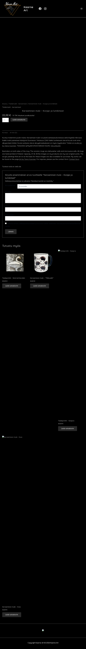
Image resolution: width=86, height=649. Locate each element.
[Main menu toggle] (81, 8)
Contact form (74, 159)
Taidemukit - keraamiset (18, 104)
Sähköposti (9, 215)
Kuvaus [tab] (5, 132)
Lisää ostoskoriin (19, 120)
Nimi (7, 206)
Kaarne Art (28, 8)
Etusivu (4, 104)
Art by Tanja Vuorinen (27, 159)
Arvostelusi (10, 185)
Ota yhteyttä (55, 146)
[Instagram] (45, 9)
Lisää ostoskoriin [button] (11, 286)
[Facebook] (40, 9)
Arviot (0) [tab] (13, 132)
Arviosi (8, 191)
